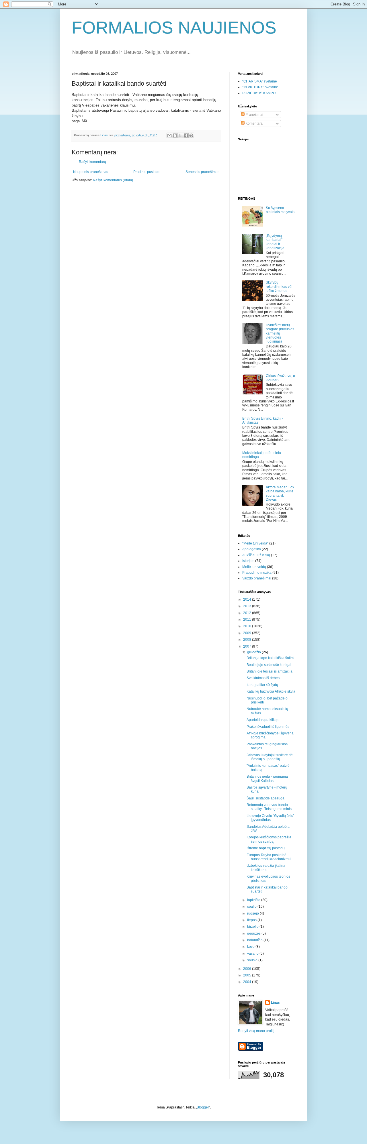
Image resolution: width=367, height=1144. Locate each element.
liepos (252, 920)
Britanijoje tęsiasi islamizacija (269, 671)
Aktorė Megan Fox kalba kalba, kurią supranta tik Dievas (280, 493)
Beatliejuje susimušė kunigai (269, 665)
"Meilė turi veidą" (255, 543)
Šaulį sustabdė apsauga (265, 798)
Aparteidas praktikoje (263, 720)
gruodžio (254, 652)
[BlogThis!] (175, 135)
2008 (247, 640)
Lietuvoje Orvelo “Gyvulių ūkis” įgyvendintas (270, 818)
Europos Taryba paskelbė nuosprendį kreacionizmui (269, 857)
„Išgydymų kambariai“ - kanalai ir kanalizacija (275, 242)
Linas (275, 1002)
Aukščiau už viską (256, 555)
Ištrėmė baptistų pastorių (266, 848)
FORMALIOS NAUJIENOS (174, 27)
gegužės (254, 933)
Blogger (203, 1107)
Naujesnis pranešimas (90, 172)
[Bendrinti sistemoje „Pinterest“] (191, 135)
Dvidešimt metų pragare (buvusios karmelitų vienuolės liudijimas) (280, 333)
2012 (247, 613)
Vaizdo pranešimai (256, 578)
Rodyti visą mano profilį (256, 1031)
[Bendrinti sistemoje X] (180, 135)
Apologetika (251, 549)
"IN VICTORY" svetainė (260, 87)
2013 (247, 606)
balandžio (255, 940)
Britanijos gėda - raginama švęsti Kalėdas (267, 779)
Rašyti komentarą (92, 162)
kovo (251, 947)
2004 (247, 982)
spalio (252, 907)
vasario (253, 954)
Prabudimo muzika (257, 573)
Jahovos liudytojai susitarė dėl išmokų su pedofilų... (270, 757)
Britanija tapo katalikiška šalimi (270, 658)
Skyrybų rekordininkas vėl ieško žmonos (279, 286)
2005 (247, 975)
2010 (247, 626)
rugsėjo (253, 913)
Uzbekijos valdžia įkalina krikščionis (266, 868)
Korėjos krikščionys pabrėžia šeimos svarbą (269, 839)
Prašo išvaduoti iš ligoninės (268, 727)
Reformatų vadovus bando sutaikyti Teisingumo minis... (270, 807)
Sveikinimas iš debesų (264, 678)
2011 (247, 620)
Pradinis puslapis (146, 172)
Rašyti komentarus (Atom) (113, 180)
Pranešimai (254, 115)
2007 (247, 646)
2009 (247, 633)
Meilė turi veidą (254, 567)
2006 (247, 969)
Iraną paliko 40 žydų (262, 685)
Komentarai (254, 123)
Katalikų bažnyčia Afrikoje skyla (271, 691)
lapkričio (254, 900)
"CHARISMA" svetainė (259, 81)
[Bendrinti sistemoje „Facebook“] (186, 135)
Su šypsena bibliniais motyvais (280, 210)
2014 (247, 599)
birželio (253, 927)
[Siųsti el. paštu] (169, 135)
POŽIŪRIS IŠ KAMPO (259, 93)
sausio (252, 960)
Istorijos (248, 561)
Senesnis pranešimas (202, 172)
